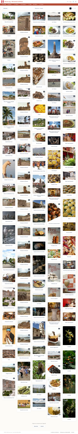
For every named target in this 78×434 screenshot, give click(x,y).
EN (67, 1)
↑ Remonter (5, 8)
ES (69, 1)
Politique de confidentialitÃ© (65, 432)
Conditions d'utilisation (55, 432)
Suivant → (42, 426)
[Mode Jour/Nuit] (76, 2)
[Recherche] (73, 2)
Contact (72, 432)
